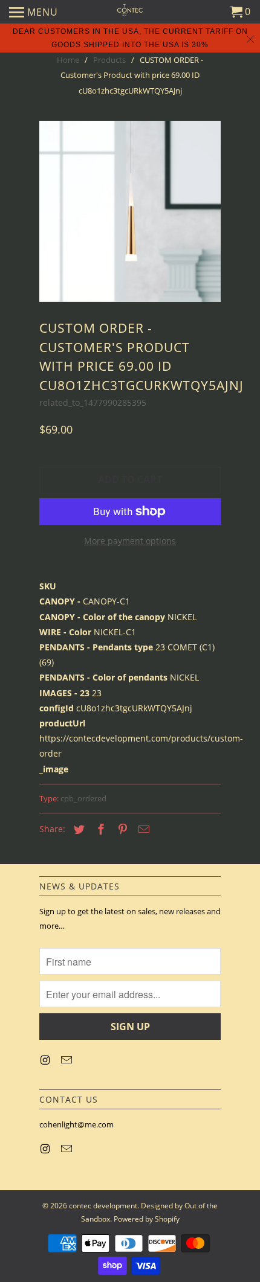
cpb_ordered (83, 798)
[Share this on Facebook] (99, 829)
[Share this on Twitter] (77, 829)
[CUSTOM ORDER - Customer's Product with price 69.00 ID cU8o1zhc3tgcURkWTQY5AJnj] (130, 211)
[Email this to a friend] (142, 829)
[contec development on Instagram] (46, 1060)
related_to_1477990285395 (92, 402)
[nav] (33, 12)
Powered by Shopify (147, 1219)
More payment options (130, 540)
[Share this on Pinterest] (121, 829)
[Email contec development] (67, 1060)
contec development (103, 1205)
